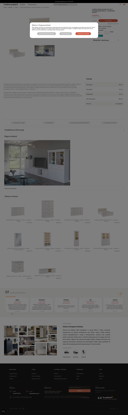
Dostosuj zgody (65, 33)
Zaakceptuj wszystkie (83, 33)
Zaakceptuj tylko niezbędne (46, 33)
